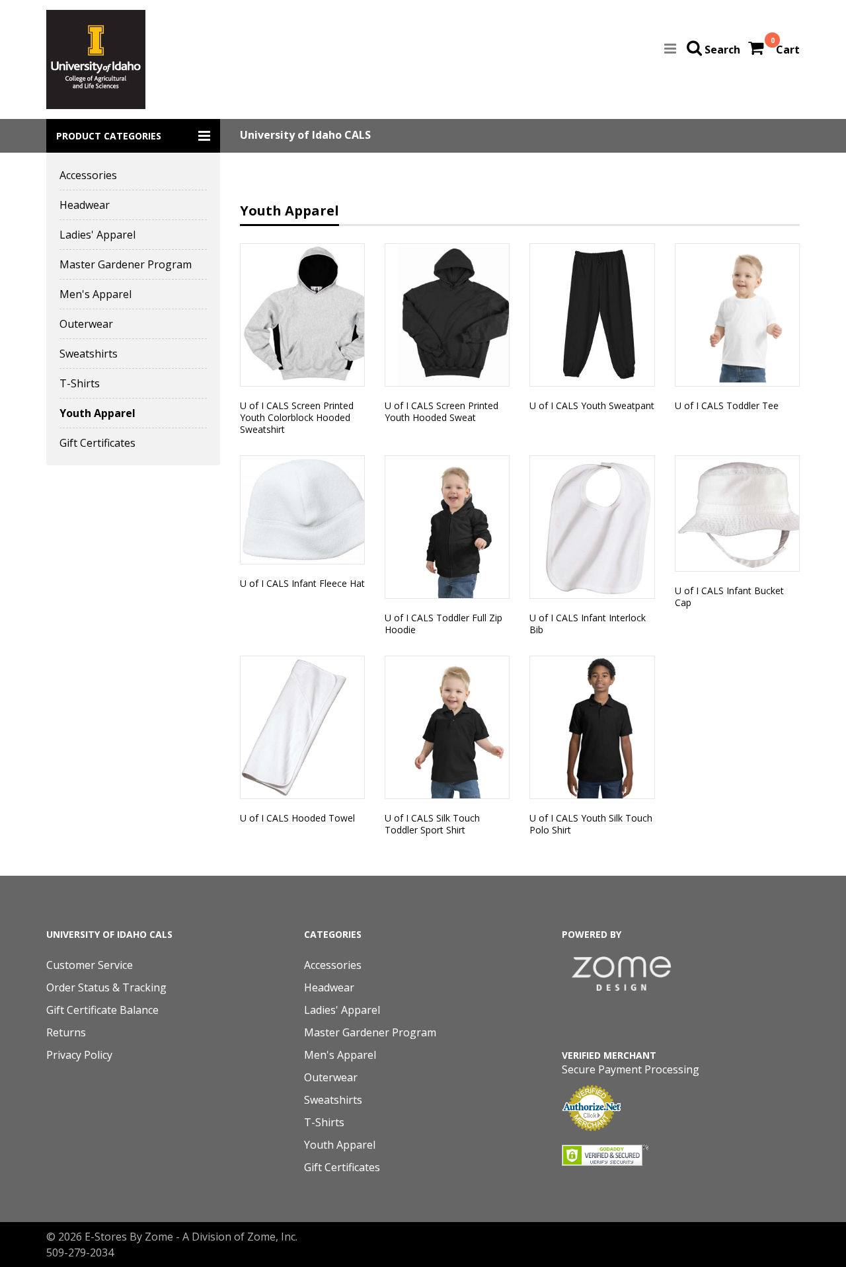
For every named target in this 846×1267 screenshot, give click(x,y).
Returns (66, 1032)
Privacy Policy (79, 1055)
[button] (133, 136)
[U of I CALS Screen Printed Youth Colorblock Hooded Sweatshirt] (302, 315)
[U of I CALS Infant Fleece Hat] (302, 509)
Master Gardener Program (125, 264)
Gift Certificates (97, 443)
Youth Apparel (97, 413)
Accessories (88, 175)
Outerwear (86, 324)
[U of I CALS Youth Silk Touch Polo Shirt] (591, 727)
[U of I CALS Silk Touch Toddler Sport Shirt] (447, 727)
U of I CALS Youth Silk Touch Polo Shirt (590, 824)
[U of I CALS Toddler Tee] (737, 315)
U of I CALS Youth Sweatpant (591, 405)
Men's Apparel (95, 294)
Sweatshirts (88, 353)
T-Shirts (79, 383)
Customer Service (89, 965)
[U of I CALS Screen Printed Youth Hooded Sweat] (447, 315)
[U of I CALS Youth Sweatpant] (591, 315)
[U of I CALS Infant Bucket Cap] (737, 513)
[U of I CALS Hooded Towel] (302, 727)
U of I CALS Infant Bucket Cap (729, 596)
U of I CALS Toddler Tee (727, 405)
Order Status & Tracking (106, 987)
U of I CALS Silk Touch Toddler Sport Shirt (432, 824)
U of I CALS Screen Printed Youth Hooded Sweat (441, 411)
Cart (788, 49)
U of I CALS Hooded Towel (297, 818)
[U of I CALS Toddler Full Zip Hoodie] (447, 527)
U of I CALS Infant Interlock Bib (587, 623)
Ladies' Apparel (97, 234)
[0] (757, 49)
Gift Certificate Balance (102, 1010)
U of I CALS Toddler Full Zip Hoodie (443, 623)
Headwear (84, 205)
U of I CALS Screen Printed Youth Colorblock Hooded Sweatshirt (297, 417)
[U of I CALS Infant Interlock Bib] (591, 527)
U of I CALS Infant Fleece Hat (302, 583)
